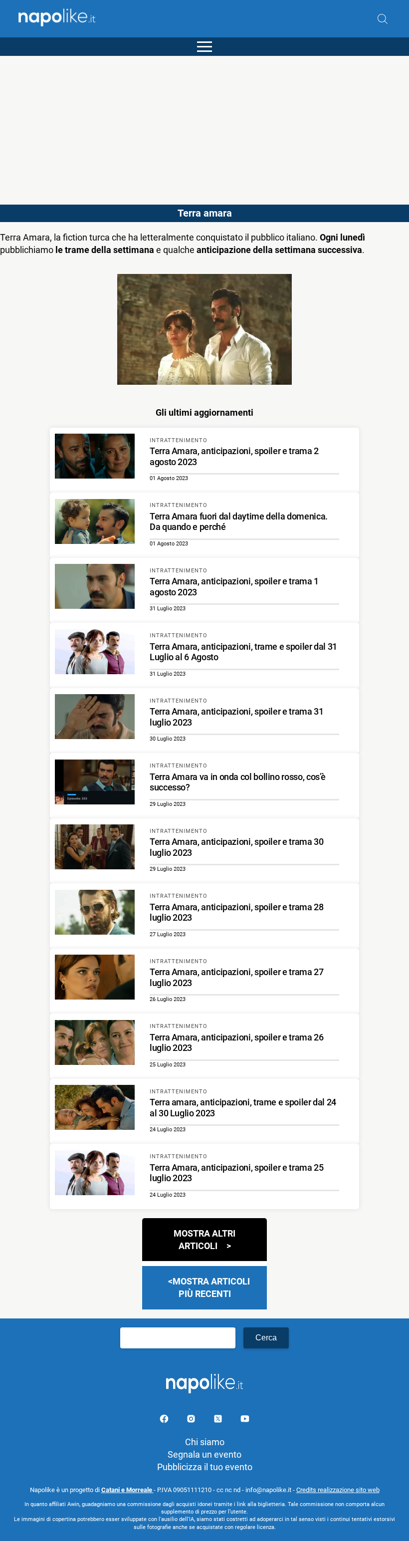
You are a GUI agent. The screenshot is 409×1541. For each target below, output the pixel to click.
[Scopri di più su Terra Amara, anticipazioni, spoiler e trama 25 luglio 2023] (95, 1174)
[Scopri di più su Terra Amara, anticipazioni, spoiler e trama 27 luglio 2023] (95, 979)
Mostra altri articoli (204, 1239)
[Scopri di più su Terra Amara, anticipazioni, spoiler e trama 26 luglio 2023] (95, 1044)
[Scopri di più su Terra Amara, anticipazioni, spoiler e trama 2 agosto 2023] (95, 458)
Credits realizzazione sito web (338, 1490)
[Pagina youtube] (244, 1420)
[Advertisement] (204, 126)
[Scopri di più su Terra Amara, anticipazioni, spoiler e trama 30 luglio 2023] (95, 848)
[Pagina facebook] (165, 1420)
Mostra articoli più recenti (211, 1287)
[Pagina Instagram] (192, 1420)
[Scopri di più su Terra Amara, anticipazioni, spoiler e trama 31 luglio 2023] (95, 718)
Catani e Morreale (127, 1490)
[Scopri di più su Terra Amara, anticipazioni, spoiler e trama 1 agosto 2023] (95, 588)
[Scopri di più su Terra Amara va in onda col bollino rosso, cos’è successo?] (95, 783)
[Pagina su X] (218, 1420)
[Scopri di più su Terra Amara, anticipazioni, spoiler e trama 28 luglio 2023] (95, 914)
